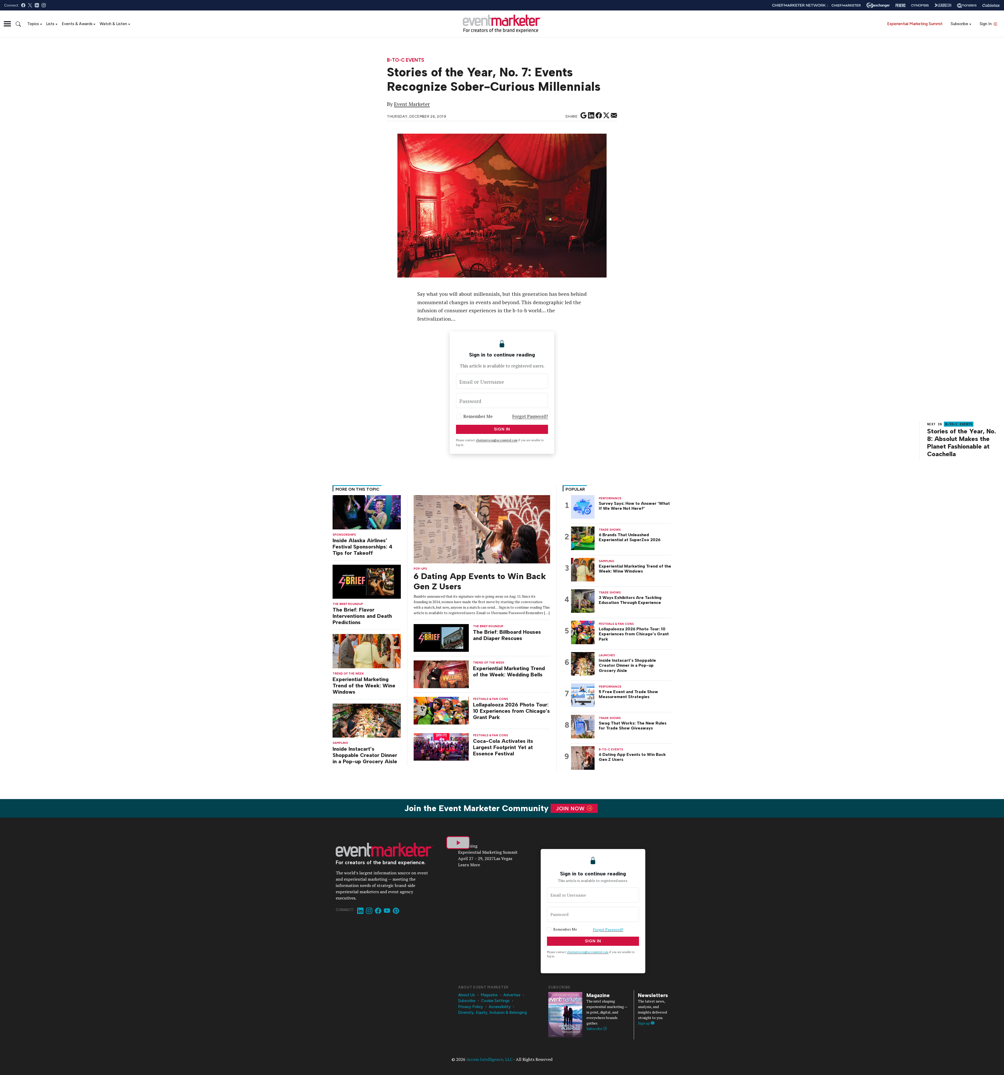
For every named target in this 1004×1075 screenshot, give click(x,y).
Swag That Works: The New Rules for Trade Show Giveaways (632, 726)
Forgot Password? (530, 416)
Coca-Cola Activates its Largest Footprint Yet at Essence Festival (503, 747)
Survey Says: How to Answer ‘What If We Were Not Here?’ (634, 506)
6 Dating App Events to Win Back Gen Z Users (632, 757)
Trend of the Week (348, 673)
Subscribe (959, 23)
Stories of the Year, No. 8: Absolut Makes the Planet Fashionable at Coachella (961, 442)
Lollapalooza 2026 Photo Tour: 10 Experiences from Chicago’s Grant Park (511, 710)
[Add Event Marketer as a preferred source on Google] (583, 115)
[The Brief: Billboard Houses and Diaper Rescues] (441, 637)
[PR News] (900, 5)
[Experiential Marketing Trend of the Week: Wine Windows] (367, 650)
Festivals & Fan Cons (490, 699)
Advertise (511, 995)
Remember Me (478, 416)
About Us (466, 995)
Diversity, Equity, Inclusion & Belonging (492, 1012)
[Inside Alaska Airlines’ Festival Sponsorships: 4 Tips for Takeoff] (367, 511)
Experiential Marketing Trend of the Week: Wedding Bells (509, 671)
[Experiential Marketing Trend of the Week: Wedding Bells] (441, 673)
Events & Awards (77, 23)
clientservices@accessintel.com (496, 440)
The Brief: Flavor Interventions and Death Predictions (362, 616)
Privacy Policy (470, 1006)
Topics (33, 23)
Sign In (986, 23)
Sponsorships (344, 534)
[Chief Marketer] (846, 5)
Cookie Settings (495, 1000)
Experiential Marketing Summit (915, 23)
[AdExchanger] (878, 5)
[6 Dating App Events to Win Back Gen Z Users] (482, 528)
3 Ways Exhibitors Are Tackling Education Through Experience (630, 600)
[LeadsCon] (942, 5)
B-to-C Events (405, 60)
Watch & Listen (113, 23)
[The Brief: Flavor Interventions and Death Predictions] (367, 581)
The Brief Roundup (348, 604)
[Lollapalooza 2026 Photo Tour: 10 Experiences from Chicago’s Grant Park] (441, 710)
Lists (50, 23)
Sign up (644, 1023)
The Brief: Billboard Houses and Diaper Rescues (507, 635)
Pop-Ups (420, 568)
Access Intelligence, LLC (489, 1059)
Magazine (489, 995)
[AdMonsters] (967, 5)
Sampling (340, 743)
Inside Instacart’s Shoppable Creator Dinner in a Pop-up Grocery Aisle (365, 755)
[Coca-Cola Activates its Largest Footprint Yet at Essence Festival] (441, 746)
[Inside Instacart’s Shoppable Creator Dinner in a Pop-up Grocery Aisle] (367, 720)
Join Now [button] (571, 808)
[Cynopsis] (920, 5)
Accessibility (500, 1006)
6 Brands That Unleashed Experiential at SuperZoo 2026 (629, 537)
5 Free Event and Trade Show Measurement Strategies (628, 694)
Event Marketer (412, 104)
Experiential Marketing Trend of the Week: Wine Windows (364, 685)
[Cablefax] (991, 5)
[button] (7, 24)
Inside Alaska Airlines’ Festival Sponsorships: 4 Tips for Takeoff (362, 546)
